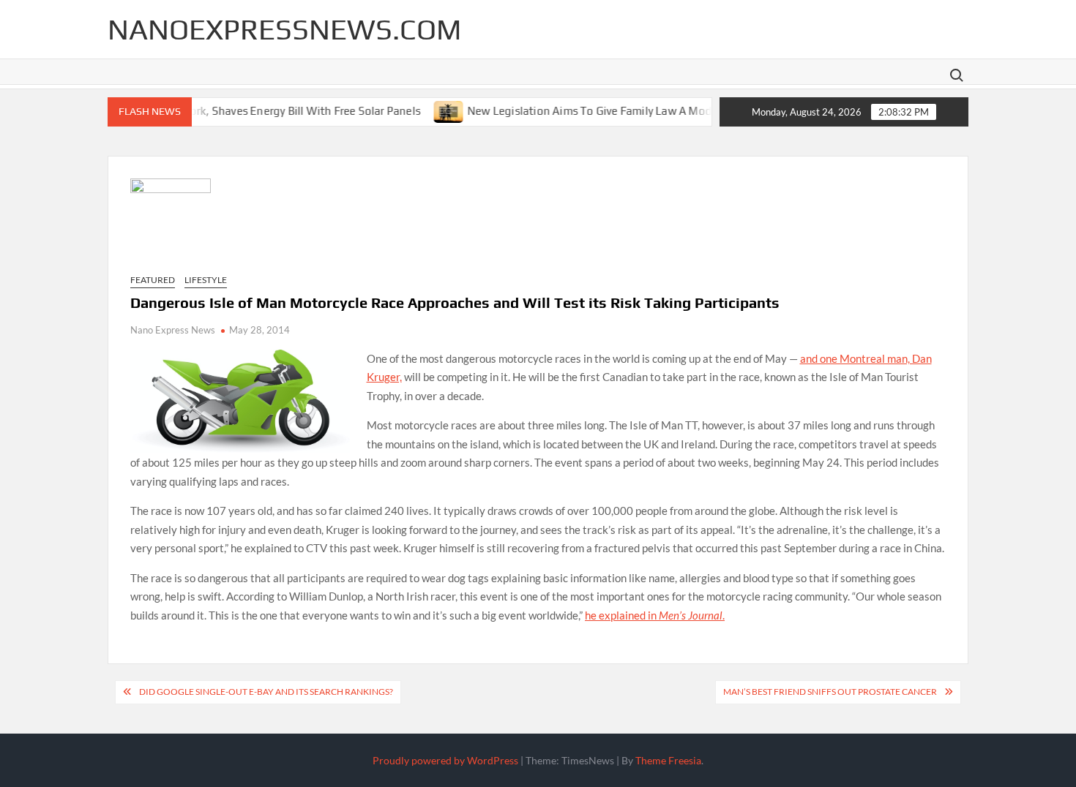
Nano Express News (172, 330)
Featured (152, 279)
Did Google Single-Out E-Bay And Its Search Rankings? (266, 691)
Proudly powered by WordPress (445, 760)
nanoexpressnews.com (284, 29)
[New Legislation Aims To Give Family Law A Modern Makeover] (434, 109)
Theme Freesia (668, 760)
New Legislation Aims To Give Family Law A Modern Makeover (608, 110)
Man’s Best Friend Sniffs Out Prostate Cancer (830, 691)
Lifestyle (205, 279)
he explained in (622, 615)
